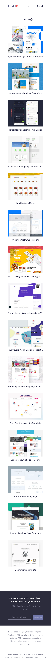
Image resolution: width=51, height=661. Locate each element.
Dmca (22, 654)
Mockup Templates (31, 657)
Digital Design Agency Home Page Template (25, 313)
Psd (45, 657)
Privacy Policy (31, 654)
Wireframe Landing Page (25, 496)
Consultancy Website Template (25, 460)
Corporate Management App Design (26, 130)
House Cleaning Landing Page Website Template (25, 93)
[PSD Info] (14, 6)
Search (40, 654)
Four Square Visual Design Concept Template (25, 350)
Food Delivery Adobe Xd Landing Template (25, 276)
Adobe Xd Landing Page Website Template (25, 166)
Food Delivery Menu (25, 203)
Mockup (17, 657)
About (10, 654)
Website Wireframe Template (25, 240)
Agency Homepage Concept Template (25, 56)
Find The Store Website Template (25, 423)
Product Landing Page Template (25, 533)
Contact (16, 654)
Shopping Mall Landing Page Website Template (25, 386)
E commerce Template (25, 570)
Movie (7, 657)
